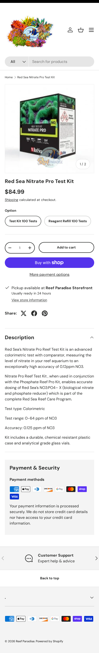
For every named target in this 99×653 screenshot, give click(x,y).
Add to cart (66, 247)
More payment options (49, 274)
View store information (29, 300)
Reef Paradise (25, 641)
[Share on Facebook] (34, 313)
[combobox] (49, 61)
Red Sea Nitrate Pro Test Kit (36, 77)
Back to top (49, 578)
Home (9, 77)
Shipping (11, 200)
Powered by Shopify (49, 641)
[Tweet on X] (23, 313)
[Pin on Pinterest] (44, 313)
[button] (80, 30)
